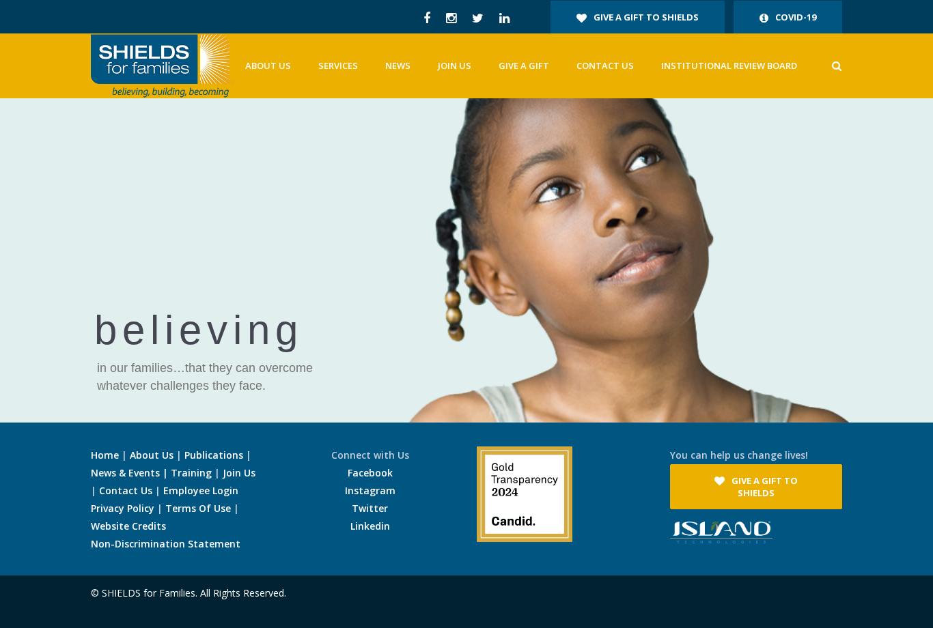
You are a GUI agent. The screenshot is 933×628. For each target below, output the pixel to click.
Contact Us (605, 65)
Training (191, 472)
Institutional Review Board (729, 65)
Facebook (370, 472)
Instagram (370, 490)
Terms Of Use (198, 508)
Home (105, 454)
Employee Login (200, 490)
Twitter (370, 508)
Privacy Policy (122, 508)
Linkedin (370, 525)
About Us (151, 454)
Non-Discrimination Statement (165, 543)
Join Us (239, 472)
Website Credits (128, 525)
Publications (213, 454)
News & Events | (131, 472)
